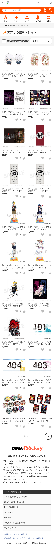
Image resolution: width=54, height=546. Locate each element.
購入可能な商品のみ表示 (18, 41)
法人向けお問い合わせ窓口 (14, 502)
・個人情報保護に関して (21, 534)
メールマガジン (10, 512)
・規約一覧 (30, 538)
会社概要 (7, 518)
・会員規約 (7, 534)
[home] (5, 25)
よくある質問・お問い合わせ (15, 497)
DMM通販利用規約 (11, 507)
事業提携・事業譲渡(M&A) (14, 523)
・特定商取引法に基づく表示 (14, 538)
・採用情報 (39, 538)
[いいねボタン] (17, 81)
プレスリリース (10, 528)
